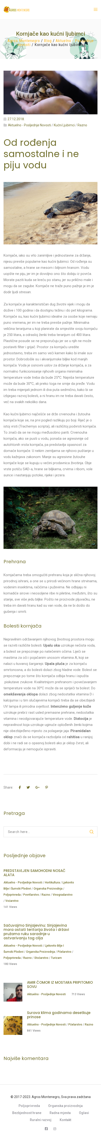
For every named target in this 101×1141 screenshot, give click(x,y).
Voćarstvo (12, 900)
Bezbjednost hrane (26, 1113)
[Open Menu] (96, 9)
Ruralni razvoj (40, 1120)
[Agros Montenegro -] (12, 9)
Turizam (56, 958)
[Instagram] (54, 1129)
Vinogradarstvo (63, 894)
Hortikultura (52, 882)
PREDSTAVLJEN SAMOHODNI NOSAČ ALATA (35, 872)
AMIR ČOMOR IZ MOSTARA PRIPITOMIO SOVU (60, 984)
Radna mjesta (60, 1113)
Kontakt (65, 1120)
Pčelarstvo (64, 951)
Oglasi (84, 1113)
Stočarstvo (41, 958)
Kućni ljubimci (64, 125)
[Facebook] (46, 1129)
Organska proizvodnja (48, 888)
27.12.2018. (16, 119)
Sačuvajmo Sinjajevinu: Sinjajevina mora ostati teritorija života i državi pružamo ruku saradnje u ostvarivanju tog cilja (36, 932)
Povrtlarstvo (31, 894)
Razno (82, 125)
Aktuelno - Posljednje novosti (29, 125)
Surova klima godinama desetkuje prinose (58, 1014)
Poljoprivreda (12, 894)
